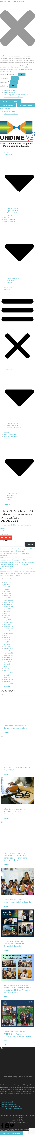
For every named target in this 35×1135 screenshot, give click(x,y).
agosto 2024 (7, 635)
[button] (17, 28)
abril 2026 (7, 591)
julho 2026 (7, 585)
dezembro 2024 (9, 627)
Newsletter (7, 289)
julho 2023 (7, 664)
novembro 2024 (9, 629)
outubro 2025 (8, 604)
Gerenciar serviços (9, 92)
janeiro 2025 (7, 624)
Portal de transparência (11, 222)
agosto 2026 (7, 582)
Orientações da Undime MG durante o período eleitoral (17, 549)
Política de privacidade (11, 114)
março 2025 (7, 620)
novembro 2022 (8, 679)
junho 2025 (7, 613)
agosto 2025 (7, 609)
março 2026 (7, 593)
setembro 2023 (8, 660)
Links (8, 285)
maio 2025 (7, 615)
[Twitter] (12, 1125)
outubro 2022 (8, 682)
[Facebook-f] (2, 1125)
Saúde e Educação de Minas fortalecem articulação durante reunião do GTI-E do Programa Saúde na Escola (17, 988)
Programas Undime (13, 278)
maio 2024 (7, 642)
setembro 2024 (8, 633)
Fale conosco (8, 287)
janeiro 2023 (7, 675)
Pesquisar (4, 541)
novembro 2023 (8, 655)
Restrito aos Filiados (10, 219)
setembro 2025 (8, 607)
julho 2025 (7, 611)
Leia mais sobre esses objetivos (13, 97)
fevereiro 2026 (8, 596)
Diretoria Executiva (13, 208)
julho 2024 (7, 638)
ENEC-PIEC (10, 283)
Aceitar (5, 101)
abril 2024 (7, 644)
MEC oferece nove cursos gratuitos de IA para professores (15, 811)
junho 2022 (7, 686)
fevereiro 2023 (8, 673)
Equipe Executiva (12, 211)
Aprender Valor (11, 280)
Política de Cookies (9, 112)
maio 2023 (7, 668)
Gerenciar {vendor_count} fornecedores (16, 95)
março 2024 (7, 646)
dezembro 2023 (8, 653)
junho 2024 (7, 640)
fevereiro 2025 (8, 622)
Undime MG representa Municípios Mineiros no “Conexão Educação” (14, 943)
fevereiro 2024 (8, 649)
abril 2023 (7, 671)
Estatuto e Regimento (14, 213)
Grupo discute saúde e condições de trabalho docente (17, 562)
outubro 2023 (8, 657)
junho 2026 (7, 587)
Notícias (6, 217)
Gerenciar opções (9, 90)
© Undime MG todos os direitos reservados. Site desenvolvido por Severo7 (15, 1129)
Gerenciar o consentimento (11, 1133)
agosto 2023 (7, 662)
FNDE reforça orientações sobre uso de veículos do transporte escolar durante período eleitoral (15, 856)
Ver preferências (8, 105)
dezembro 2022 (8, 677)
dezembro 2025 (8, 600)
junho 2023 (7, 666)
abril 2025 (7, 618)
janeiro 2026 (7, 598)
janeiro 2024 (7, 651)
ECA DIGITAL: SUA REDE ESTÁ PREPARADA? (12, 551)
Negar (16, 101)
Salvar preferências (26, 105)
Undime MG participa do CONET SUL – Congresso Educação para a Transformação (17, 1034)
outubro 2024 (8, 631)
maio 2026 (7, 589)
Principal (6, 152)
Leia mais (6, 732)
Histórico (10, 215)
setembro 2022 (8, 684)
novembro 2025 (8, 602)
